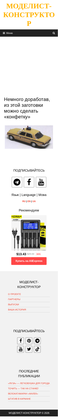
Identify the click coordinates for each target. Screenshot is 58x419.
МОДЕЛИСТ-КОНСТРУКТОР (29, 14)
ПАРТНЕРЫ (14, 299)
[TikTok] (37, 349)
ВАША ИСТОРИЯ (17, 309)
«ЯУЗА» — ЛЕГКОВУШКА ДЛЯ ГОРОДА (29, 383)
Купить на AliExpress (29, 261)
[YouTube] (41, 182)
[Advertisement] (29, 66)
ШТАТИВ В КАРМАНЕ (19, 399)
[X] (29, 349)
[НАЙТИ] (54, 33)
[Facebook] (29, 182)
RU (24, 201)
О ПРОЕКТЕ (14, 294)
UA (34, 201)
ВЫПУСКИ (13, 304)
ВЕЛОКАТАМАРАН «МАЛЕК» (23, 393)
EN (29, 201)
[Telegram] (17, 182)
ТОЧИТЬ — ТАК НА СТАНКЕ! (23, 388)
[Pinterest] (29, 340)
